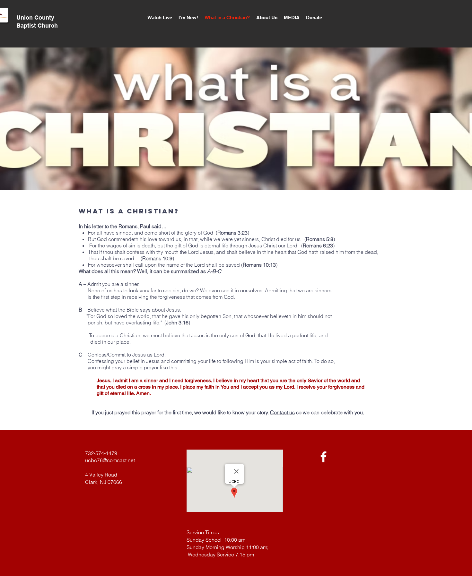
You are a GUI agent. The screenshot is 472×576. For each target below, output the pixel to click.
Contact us (282, 412)
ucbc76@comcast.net (110, 460)
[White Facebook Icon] (323, 457)
